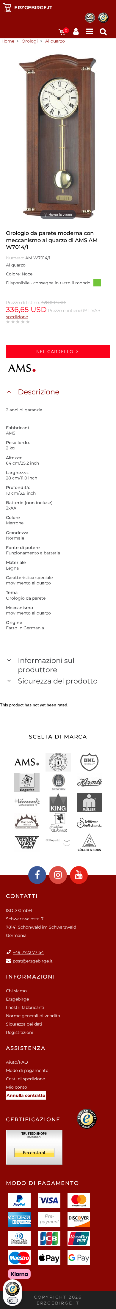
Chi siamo (16, 990)
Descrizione (38, 392)
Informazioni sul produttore (46, 665)
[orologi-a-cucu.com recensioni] (34, 1149)
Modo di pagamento (27, 1070)
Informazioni (30, 976)
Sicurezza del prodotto (58, 681)
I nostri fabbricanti (25, 1007)
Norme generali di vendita (33, 1015)
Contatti (22, 896)
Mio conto (16, 1087)
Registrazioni (19, 1032)
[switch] (12, 1300)
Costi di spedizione (25, 1078)
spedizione (17, 316)
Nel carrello (55, 351)
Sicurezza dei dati (24, 1024)
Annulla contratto (26, 1095)
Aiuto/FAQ (17, 1062)
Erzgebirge (17, 999)
